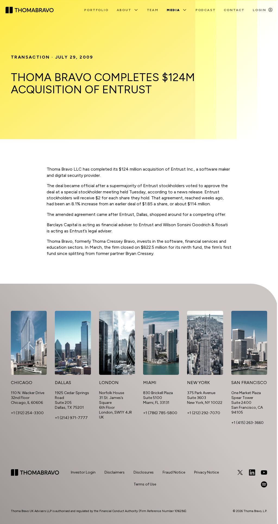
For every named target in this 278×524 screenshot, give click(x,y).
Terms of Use (145, 484)
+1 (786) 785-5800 (160, 413)
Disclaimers (115, 472)
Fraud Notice (174, 472)
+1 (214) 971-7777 (71, 418)
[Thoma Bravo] (35, 478)
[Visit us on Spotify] (264, 484)
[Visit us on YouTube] (264, 472)
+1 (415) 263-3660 (247, 422)
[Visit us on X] (240, 472)
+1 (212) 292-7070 (203, 413)
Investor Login (83, 472)
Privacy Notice (206, 472)
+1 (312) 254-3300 (27, 413)
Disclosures (144, 472)
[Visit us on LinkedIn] (252, 472)
